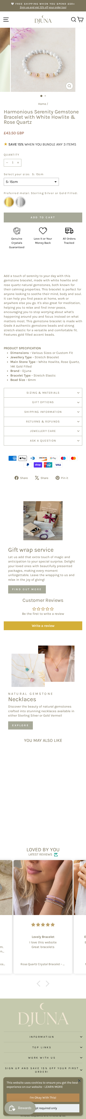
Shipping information (43, 411)
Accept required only (43, 1108)
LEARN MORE (54, 1087)
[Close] (79, 1080)
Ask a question (43, 440)
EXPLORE (20, 725)
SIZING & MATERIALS (43, 392)
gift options (43, 402)
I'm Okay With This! (43, 1097)
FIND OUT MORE (27, 589)
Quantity (11, 154)
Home (42, 104)
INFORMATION (42, 1036)
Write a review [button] (43, 626)
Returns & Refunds (43, 421)
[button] (40, 984)
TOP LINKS (42, 1047)
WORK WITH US (42, 1057)
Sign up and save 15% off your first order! (42, 1070)
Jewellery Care (43, 431)
